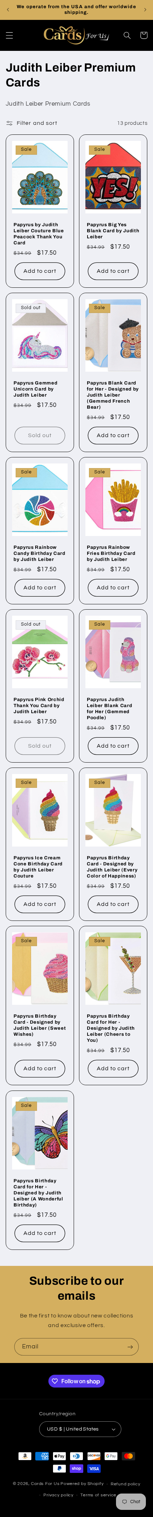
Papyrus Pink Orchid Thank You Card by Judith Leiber (39, 706)
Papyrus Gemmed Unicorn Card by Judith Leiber (35, 389)
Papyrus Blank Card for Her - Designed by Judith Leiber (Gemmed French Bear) (113, 395)
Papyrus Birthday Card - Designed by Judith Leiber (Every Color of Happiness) (112, 867)
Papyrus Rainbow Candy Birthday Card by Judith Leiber (39, 553)
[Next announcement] (145, 9)
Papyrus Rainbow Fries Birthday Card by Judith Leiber (111, 553)
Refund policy (126, 1484)
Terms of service (98, 1495)
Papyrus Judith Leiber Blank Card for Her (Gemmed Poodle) (109, 709)
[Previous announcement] (8, 9)
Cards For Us (45, 1484)
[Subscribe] (130, 1347)
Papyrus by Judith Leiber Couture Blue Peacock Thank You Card (39, 233)
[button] (9, 35)
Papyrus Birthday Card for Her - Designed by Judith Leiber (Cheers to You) (111, 1028)
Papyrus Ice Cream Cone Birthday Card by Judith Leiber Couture (38, 867)
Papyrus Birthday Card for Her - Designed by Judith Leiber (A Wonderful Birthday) (38, 1193)
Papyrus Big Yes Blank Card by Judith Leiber (113, 230)
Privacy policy (58, 1495)
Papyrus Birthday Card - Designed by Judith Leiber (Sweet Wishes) (40, 1025)
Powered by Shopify (82, 1484)
